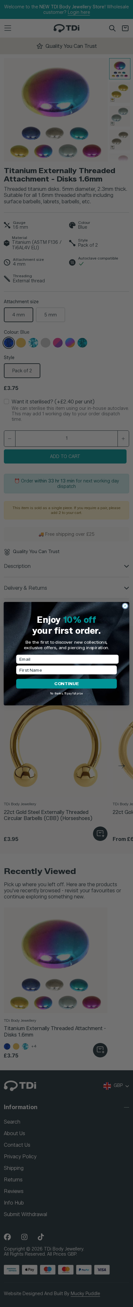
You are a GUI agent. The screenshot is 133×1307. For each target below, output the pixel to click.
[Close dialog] (125, 605)
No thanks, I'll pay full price (66, 693)
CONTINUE (66, 683)
